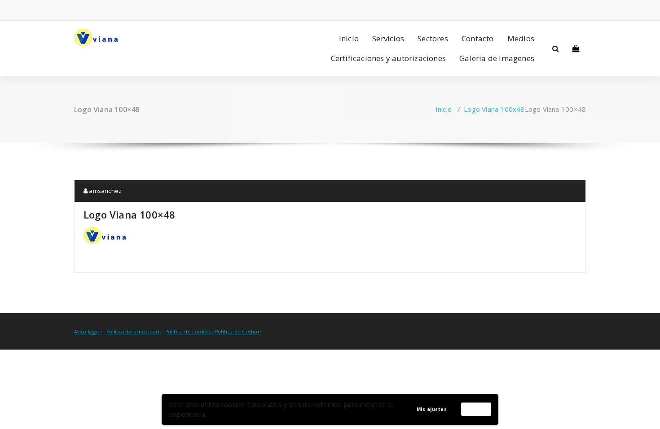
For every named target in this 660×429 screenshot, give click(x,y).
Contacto (478, 38)
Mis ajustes (432, 409)
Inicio (349, 38)
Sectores (433, 38)
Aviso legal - (88, 331)
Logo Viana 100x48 (494, 109)
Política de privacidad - (134, 331)
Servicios (388, 38)
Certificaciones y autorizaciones (388, 58)
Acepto (476, 409)
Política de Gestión (238, 331)
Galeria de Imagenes (496, 58)
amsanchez (105, 191)
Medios (520, 38)
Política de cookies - (189, 331)
